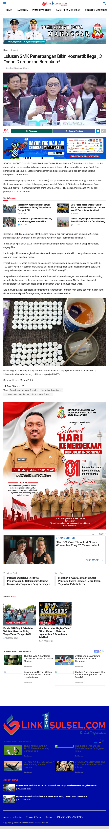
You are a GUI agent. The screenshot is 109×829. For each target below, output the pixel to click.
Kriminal (14, 50)
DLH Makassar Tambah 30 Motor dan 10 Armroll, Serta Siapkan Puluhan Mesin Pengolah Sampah (56, 785)
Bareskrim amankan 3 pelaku (24, 390)
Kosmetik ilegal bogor (51, 390)
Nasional (22, 10)
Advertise (17, 817)
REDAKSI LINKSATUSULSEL (70, 817)
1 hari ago (76, 214)
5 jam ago (22, 214)
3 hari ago (76, 225)
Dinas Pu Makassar (96, 10)
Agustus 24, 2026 (46, 641)
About (6, 817)
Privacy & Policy (33, 817)
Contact (49, 817)
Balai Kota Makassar (68, 10)
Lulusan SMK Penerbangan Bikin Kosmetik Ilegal (28, 394)
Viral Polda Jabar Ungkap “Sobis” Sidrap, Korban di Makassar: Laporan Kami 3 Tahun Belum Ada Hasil (88, 207)
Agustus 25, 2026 (11, 638)
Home (9, 10)
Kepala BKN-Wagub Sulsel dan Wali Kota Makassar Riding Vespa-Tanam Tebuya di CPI (34, 207)
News (26, 68)
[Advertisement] (54, 695)
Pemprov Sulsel (41, 10)
